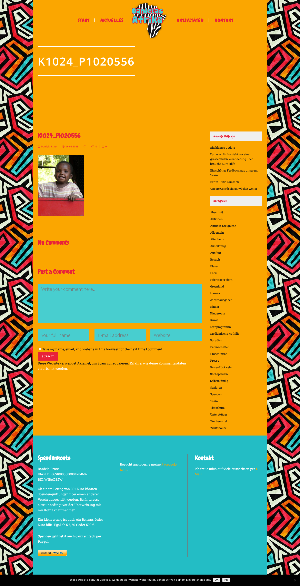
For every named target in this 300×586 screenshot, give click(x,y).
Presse (214, 360)
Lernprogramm (220, 327)
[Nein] (295, 580)
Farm (214, 273)
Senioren (216, 387)
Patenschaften (220, 347)
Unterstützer (218, 414)
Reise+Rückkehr (221, 367)
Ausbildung (218, 246)
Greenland (217, 286)
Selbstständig (219, 381)
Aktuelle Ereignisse (223, 226)
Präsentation (219, 354)
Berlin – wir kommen (224, 182)
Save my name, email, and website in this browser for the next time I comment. (102, 349)
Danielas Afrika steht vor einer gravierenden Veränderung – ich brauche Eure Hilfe (231, 159)
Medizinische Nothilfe (224, 333)
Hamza (215, 293)
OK (217, 579)
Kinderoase (217, 313)
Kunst (214, 320)
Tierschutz (217, 408)
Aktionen (216, 219)
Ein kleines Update (222, 147)
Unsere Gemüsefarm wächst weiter (233, 189)
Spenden (216, 394)
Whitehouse (218, 428)
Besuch (215, 259)
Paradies (216, 340)
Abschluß (216, 212)
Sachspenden (219, 374)
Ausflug (215, 253)
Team (214, 401)
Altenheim (217, 239)
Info (226, 579)
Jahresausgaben (221, 300)
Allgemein (217, 232)
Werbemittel (218, 421)
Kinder (214, 307)
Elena (214, 266)
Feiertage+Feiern (221, 280)
